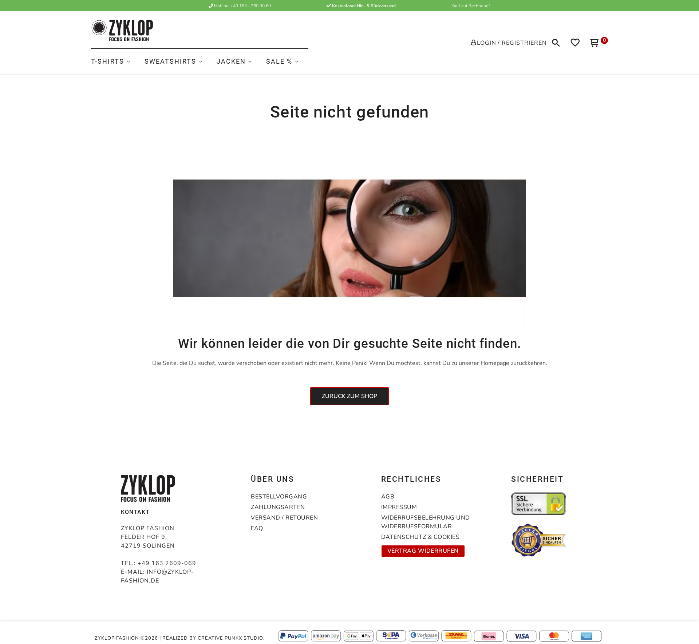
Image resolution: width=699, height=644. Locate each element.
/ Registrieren (522, 43)
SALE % (279, 61)
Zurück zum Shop (349, 396)
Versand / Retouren (284, 518)
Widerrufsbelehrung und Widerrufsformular (425, 522)
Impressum (399, 507)
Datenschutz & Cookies (420, 537)
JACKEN (231, 61)
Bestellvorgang (279, 497)
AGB (388, 497)
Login (486, 43)
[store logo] (122, 30)
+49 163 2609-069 (167, 563)
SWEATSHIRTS (170, 61)
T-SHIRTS (107, 61)
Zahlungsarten (278, 507)
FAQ (257, 528)
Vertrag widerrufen (423, 551)
